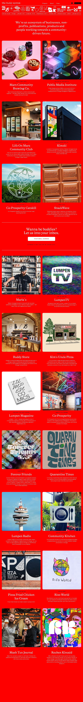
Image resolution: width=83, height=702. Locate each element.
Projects (44, 3)
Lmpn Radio (77, 3)
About (52, 3)
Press (58, 3)
